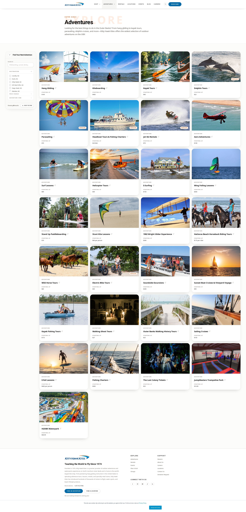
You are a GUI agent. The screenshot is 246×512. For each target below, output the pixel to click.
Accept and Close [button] (155, 507)
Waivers (160, 459)
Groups (133, 471)
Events (141, 4)
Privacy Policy (142, 503)
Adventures (134, 459)
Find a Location (92, 491)
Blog (149, 4)
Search (10, 61)
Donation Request (163, 474)
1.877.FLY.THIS (79, 486)
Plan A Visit (134, 468)
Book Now (175, 4)
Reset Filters (28, 105)
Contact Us (160, 471)
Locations (131, 4)
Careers (157, 4)
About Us (160, 462)
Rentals (121, 4)
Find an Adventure (73, 491)
